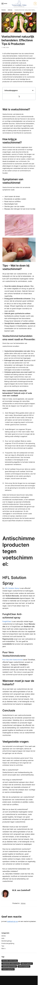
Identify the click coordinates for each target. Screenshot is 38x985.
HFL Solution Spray (12, 588)
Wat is (3, 948)
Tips (2, 946)
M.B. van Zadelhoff (21, 890)
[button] (35, 3)
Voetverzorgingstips (24, 966)
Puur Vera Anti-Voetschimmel (12, 660)
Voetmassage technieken (9, 966)
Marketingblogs (6, 941)
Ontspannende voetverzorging (10, 963)
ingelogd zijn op (12, 921)
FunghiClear (6, 621)
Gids (2, 938)
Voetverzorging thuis (8, 969)
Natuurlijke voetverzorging (9, 961)
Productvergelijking (7, 943)
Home (3, 10)
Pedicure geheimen (26, 963)
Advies (10, 10)
